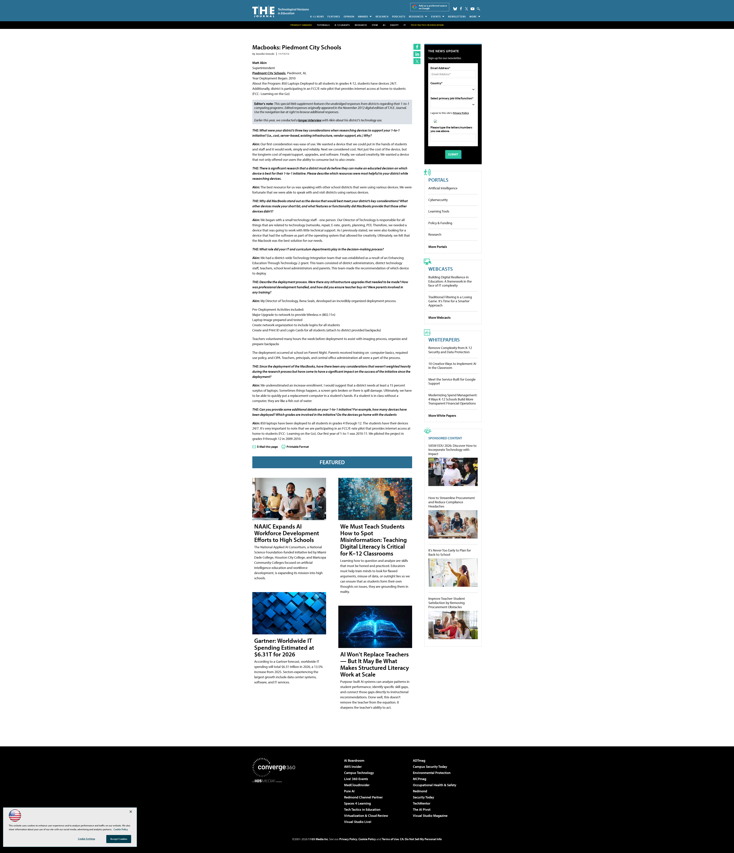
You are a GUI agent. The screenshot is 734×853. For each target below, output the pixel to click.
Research (382, 16)
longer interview (310, 120)
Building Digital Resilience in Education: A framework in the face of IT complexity (450, 281)
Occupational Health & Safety (434, 785)
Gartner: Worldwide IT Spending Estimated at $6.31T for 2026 (284, 647)
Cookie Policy (367, 839)
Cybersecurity (438, 200)
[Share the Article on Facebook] (417, 46)
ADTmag (419, 760)
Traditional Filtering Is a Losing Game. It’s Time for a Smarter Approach (450, 301)
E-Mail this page (267, 447)
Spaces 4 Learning (357, 803)
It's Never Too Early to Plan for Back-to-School (449, 552)
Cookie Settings (86, 838)
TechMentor (421, 803)
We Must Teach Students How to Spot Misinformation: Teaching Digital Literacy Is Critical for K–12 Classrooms (373, 539)
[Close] (131, 811)
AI (384, 25)
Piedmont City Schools (269, 73)
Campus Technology (359, 772)
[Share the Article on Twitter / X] (417, 61)
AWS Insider (353, 766)
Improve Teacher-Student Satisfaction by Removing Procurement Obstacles (446, 602)
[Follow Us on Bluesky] (455, 9)
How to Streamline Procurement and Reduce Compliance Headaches (451, 502)
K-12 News (317, 16)
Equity (394, 25)
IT (405, 25)
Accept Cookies (118, 838)
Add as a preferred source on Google (433, 7)
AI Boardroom (354, 760)
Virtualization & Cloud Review (366, 815)
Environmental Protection (432, 772)
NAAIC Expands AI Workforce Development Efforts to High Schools (286, 532)
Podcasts (398, 16)
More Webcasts (439, 317)
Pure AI (349, 791)
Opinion (349, 16)
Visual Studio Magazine (430, 815)
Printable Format (298, 447)
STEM (375, 25)
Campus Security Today (430, 766)
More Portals (437, 246)
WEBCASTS (440, 268)
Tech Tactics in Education (362, 809)
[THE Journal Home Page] (280, 11)
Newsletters (457, 16)
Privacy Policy (461, 113)
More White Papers (442, 415)
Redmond (420, 791)
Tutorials (323, 25)
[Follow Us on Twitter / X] (466, 8)
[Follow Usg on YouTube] (472, 9)
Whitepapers (444, 339)
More (473, 16)
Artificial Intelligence (442, 188)
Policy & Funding (440, 223)
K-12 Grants (342, 25)
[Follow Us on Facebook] (461, 8)
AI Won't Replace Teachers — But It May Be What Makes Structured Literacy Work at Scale (374, 664)
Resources (416, 16)
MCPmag (419, 779)
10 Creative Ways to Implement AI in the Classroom (452, 365)
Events (436, 16)
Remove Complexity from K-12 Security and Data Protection (450, 350)
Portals (438, 179)
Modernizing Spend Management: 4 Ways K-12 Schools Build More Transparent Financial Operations (452, 399)
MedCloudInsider (356, 785)
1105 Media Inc (318, 839)
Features (333, 16)
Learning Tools (438, 211)
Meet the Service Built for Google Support (452, 381)
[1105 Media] (275, 802)
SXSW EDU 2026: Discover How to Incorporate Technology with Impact (452, 450)
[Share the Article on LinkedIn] (417, 54)
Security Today (423, 797)
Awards (363, 16)
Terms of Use (390, 839)
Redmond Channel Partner (363, 797)
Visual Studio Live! (357, 822)
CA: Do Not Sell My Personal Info (421, 839)
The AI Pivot (421, 809)
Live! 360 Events (356, 779)
